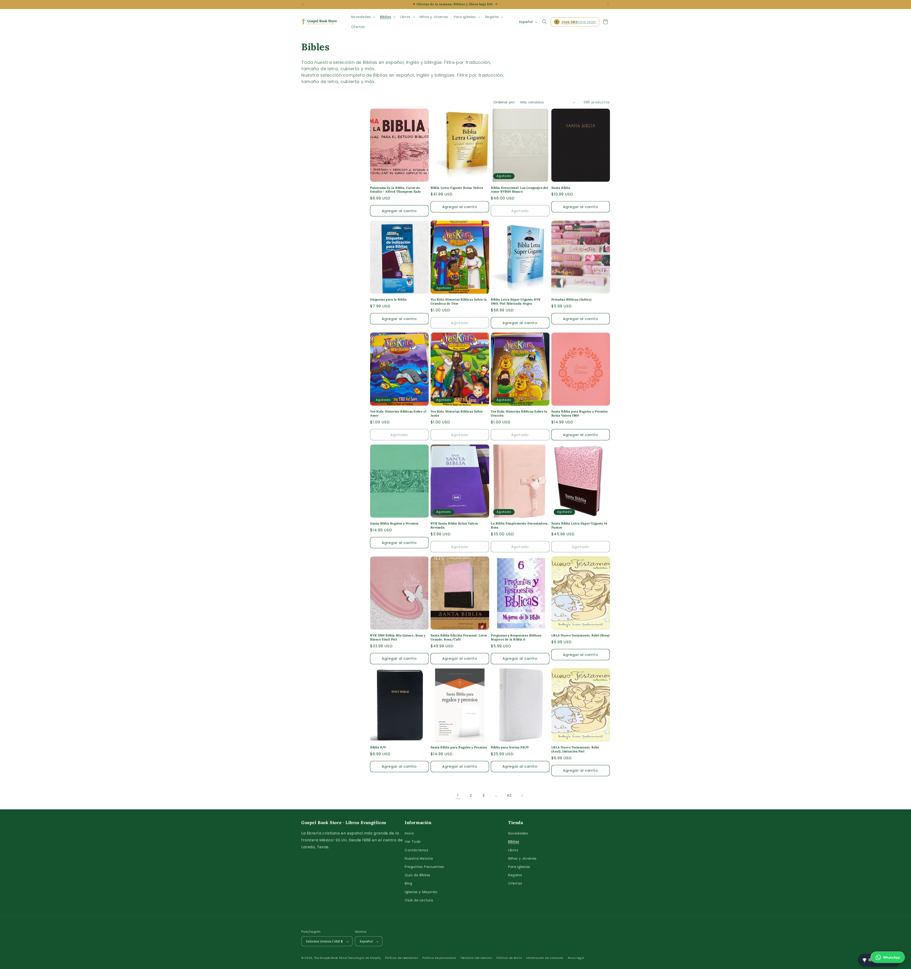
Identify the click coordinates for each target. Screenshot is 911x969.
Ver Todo (413, 841)
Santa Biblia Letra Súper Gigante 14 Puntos (579, 525)
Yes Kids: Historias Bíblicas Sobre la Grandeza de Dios (459, 302)
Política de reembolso (401, 958)
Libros (513, 850)
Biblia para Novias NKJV (510, 747)
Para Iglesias (519, 866)
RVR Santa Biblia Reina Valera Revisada (454, 525)
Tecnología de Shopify (364, 958)
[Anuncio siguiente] (608, 4)
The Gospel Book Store (330, 958)
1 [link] (458, 795)
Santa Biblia (560, 188)
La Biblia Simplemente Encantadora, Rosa (519, 525)
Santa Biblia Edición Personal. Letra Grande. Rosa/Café (459, 637)
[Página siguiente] (522, 795)
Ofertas (515, 883)
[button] (362, 17)
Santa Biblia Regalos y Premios (394, 523)
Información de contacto (544, 958)
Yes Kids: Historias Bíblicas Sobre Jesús (457, 413)
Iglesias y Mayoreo (421, 892)
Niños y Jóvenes (522, 858)
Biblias (513, 841)
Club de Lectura (419, 900)
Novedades (518, 833)
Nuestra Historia (419, 858)
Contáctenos (416, 850)
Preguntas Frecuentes (424, 866)
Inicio (409, 833)
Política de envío (509, 958)
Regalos (515, 875)
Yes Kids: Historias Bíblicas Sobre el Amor (398, 413)
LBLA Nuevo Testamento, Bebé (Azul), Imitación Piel (575, 749)
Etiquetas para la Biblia (388, 299)
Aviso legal (576, 958)
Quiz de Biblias (417, 875)
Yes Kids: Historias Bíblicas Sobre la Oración (519, 413)
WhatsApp (891, 957)
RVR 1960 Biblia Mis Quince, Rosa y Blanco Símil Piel (397, 637)
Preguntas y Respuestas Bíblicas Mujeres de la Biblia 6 (516, 637)
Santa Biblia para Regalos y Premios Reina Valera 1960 (579, 413)
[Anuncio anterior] (303, 4)
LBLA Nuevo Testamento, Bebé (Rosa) (580, 635)
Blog (408, 883)
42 (509, 795)
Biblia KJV (378, 747)
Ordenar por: (504, 102)
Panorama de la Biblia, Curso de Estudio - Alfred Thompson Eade (395, 190)
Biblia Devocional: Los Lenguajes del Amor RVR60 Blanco (519, 190)
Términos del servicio (476, 958)
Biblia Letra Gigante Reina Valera (457, 188)
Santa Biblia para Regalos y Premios (459, 747)
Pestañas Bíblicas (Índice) (571, 299)
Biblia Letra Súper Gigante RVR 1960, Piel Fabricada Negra (516, 302)
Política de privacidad (439, 958)
